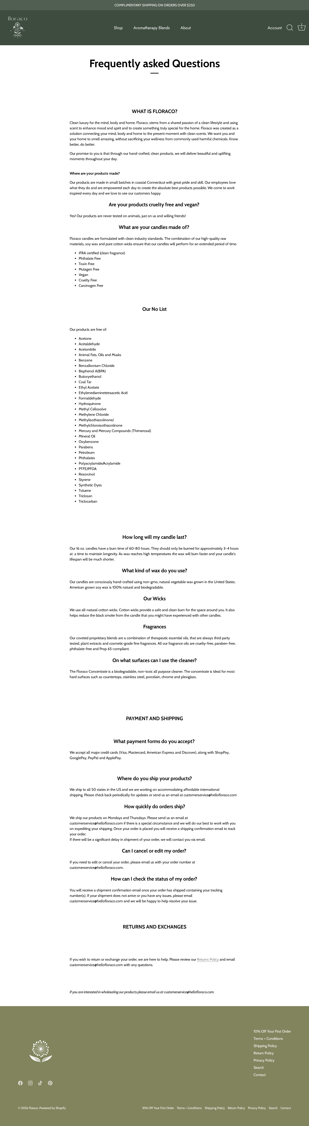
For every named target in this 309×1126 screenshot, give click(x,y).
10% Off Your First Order (272, 1031)
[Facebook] (20, 1083)
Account (275, 28)
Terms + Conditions (268, 1038)
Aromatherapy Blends (151, 28)
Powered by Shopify (52, 1108)
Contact (260, 1075)
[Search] (290, 28)
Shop (118, 28)
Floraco (33, 1108)
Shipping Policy (265, 1046)
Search (259, 1067)
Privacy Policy (264, 1060)
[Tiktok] (40, 1083)
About (186, 28)
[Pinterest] (50, 1083)
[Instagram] (30, 1083)
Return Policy (264, 1053)
